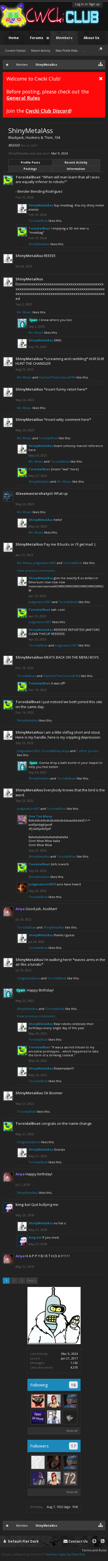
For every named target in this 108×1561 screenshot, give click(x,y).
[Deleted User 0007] (37, 1462)
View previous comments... (37, 570)
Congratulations (28, 978)
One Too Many (40, 816)
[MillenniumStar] (54, 1417)
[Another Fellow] (70, 1401)
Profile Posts (30, 162)
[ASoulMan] (37, 1401)
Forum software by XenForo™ (23, 1554)
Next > (31, 1281)
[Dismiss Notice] (101, 78)
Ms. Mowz (24, 312)
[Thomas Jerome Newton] (54, 1401)
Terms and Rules (94, 1550)
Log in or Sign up (87, 4)
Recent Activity (76, 162)
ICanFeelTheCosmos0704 (57, 377)
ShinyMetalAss (41, 205)
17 (73, 1446)
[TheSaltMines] (37, 1417)
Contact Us (78, 1541)
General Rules (23, 98)
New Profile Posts (67, 51)
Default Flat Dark (23, 1541)
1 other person (87, 751)
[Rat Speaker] (70, 1417)
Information (76, 169)
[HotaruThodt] (54, 1462)
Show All (72, 1431)
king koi (23, 1204)
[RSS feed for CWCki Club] (103, 1541)
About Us (91, 37)
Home (14, 37)
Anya (65, 751)
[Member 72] (70, 1478)
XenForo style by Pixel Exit (65, 1554)
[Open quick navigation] (100, 64)
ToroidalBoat (28, 177)
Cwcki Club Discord (48, 110)
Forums (36, 37)
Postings (30, 169)
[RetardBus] (37, 1478)
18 (73, 1385)
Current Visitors (15, 51)
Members (64, 37)
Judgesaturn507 (44, 563)
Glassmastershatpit (34, 493)
